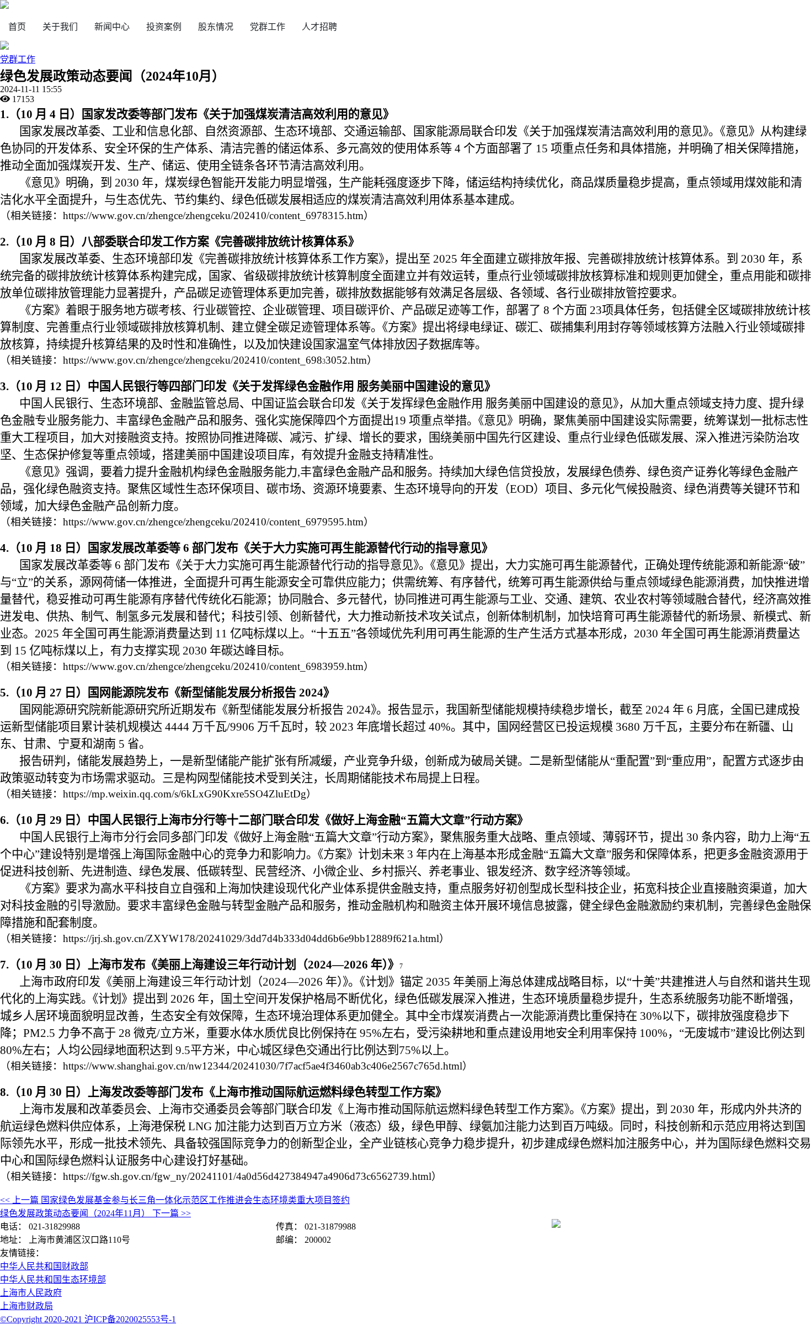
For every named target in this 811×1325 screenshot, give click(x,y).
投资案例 (164, 26)
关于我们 (60, 26)
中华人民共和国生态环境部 (53, 1279)
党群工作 (267, 26)
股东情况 (215, 26)
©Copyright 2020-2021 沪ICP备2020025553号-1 (88, 1319)
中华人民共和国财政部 (44, 1266)
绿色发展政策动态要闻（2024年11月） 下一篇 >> (95, 1213)
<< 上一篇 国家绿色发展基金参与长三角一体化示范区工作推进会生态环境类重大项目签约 (175, 1200)
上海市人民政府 (31, 1292)
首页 (17, 26)
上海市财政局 (26, 1306)
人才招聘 (319, 26)
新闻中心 (112, 26)
